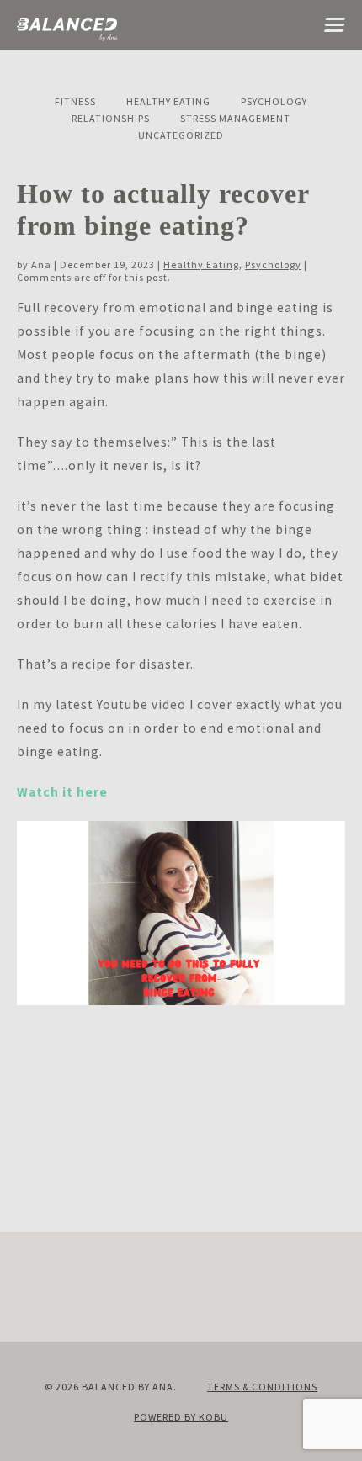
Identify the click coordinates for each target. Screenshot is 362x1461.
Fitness (75, 101)
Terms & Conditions (262, 1386)
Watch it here (62, 792)
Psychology (274, 101)
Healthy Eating (168, 101)
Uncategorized (181, 135)
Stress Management (235, 118)
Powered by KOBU (181, 1417)
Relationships (111, 118)
